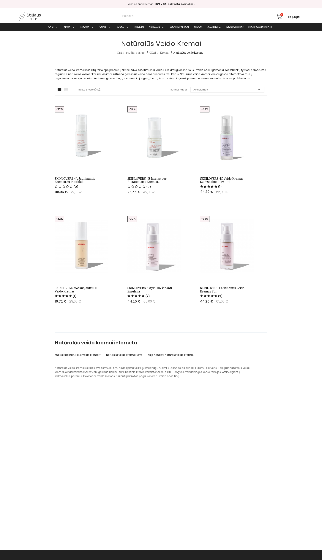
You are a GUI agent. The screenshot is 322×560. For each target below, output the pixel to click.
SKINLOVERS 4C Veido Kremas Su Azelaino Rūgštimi (221, 180)
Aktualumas (227, 90)
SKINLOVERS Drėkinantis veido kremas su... (222, 290)
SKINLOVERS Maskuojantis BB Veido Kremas (76, 290)
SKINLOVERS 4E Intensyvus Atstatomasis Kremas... (147, 180)
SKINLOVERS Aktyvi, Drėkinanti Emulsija (149, 290)
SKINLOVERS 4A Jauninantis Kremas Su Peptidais (75, 180)
